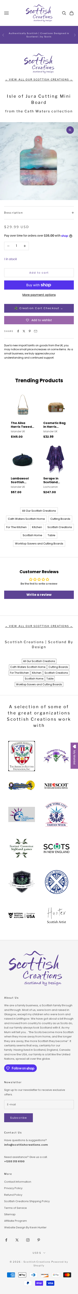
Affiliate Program (15, 1221)
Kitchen (37, 527)
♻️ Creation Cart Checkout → (39, 308)
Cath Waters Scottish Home (26, 519)
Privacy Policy (13, 1188)
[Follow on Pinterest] (39, 1240)
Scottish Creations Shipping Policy (27, 1201)
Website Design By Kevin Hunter (25, 1227)
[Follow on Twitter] (17, 1240)
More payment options (39, 295)
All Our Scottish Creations (39, 511)
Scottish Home (32, 535)
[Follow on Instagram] (28, 1240)
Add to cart (39, 272)
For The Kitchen (16, 527)
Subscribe (18, 1118)
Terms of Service (15, 1208)
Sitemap (10, 1214)
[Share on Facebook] (18, 331)
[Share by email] (35, 331)
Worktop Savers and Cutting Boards (39, 544)
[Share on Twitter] (24, 331)
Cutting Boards (60, 519)
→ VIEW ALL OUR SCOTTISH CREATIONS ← (39, 79)
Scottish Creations (59, 527)
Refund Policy (13, 1195)
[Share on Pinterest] (29, 331)
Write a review (39, 594)
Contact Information (17, 1182)
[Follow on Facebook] (6, 1240)
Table (51, 535)
